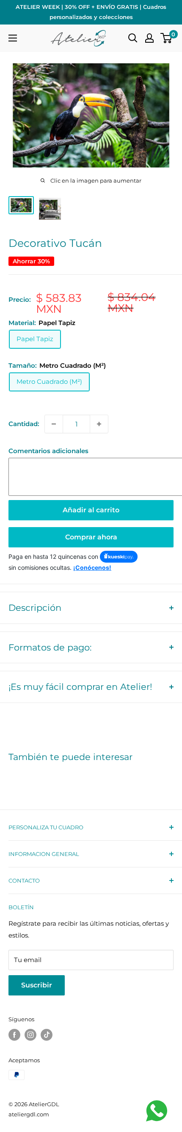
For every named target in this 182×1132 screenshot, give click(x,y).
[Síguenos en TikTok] (46, 1035)
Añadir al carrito (91, 510)
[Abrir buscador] (133, 38)
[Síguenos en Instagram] (30, 1035)
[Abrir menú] (12, 38)
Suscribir (36, 985)
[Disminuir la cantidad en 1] (54, 424)
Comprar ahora (91, 537)
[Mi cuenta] (149, 38)
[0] (166, 38)
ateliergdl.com (28, 1114)
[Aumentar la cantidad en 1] (99, 424)
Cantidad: (23, 424)
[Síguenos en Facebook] (14, 1035)
